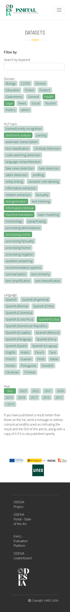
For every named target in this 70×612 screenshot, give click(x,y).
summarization (16, 274)
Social (36, 103)
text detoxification (47, 281)
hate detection (49, 168)
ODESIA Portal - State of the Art (22, 519)
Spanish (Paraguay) (18, 339)
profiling (38, 175)
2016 (46, 397)
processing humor (18, 248)
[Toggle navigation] (59, 10)
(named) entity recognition (24, 128)
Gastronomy (14, 97)
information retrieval (20, 208)
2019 (9, 397)
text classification (17, 148)
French (10, 359)
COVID (25, 83)
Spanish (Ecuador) (18, 332)
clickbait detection (47, 148)
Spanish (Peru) (46, 339)
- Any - (10, 391)
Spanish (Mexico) (47, 332)
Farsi (53, 352)
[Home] (23, 10)
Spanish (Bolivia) (17, 306)
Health (48, 97)
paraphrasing (37, 221)
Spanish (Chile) (43, 306)
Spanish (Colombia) (19, 313)
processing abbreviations (23, 228)
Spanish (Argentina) (35, 299)
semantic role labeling (43, 181)
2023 (23, 391)
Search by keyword (17, 60)
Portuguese (28, 366)
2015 (58, 397)
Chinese (29, 372)
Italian (54, 359)
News (22, 103)
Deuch (39, 352)
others (25, 110)
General (33, 97)
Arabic (25, 352)
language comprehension (23, 162)
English (10, 352)
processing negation (19, 254)
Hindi (41, 359)
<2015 (10, 404)
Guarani (26, 359)
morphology (14, 221)
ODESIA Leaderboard (23, 555)
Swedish (47, 366)
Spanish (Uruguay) (44, 346)
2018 (21, 397)
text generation (16, 201)
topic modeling (48, 214)
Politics (10, 110)
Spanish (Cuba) (48, 319)
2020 (60, 391)
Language (10, 295)
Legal (9, 103)
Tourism (50, 103)
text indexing (41, 201)
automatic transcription (22, 142)
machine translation (19, 214)
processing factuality (20, 241)
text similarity (40, 274)
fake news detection (19, 168)
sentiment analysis (18, 135)
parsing (41, 135)
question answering (19, 261)
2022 (35, 391)
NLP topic (10, 124)
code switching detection (23, 155)
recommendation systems (23, 267)
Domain (9, 79)
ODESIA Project (19, 504)
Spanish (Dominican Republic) (26, 326)
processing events (18, 234)
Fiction (29, 90)
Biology (11, 83)
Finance (44, 90)
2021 (48, 391)
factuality (42, 195)
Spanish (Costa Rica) (19, 319)
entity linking (14, 181)
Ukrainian (12, 372)
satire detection (16, 175)
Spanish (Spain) (16, 346)
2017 (34, 397)
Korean (10, 366)
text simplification (18, 281)
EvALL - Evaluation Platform (21, 541)
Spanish (11, 299)
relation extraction (18, 195)
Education (12, 90)
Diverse (40, 83)
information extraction (21, 188)
